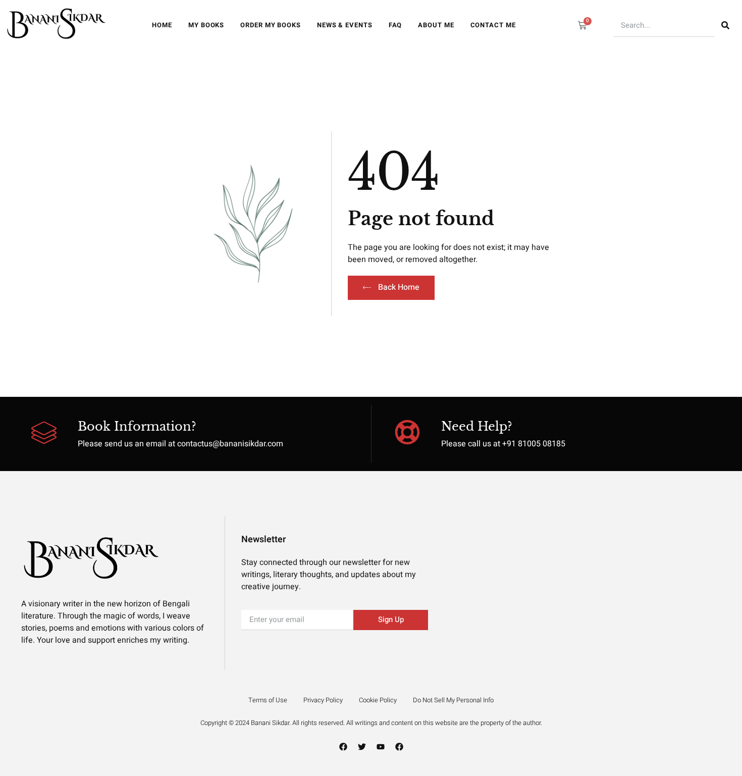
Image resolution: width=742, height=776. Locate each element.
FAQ (395, 25)
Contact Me (493, 25)
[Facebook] (343, 747)
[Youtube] (381, 747)
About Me (436, 25)
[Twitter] (362, 747)
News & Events (345, 25)
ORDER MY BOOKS (270, 25)
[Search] (725, 25)
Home (162, 25)
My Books (206, 25)
